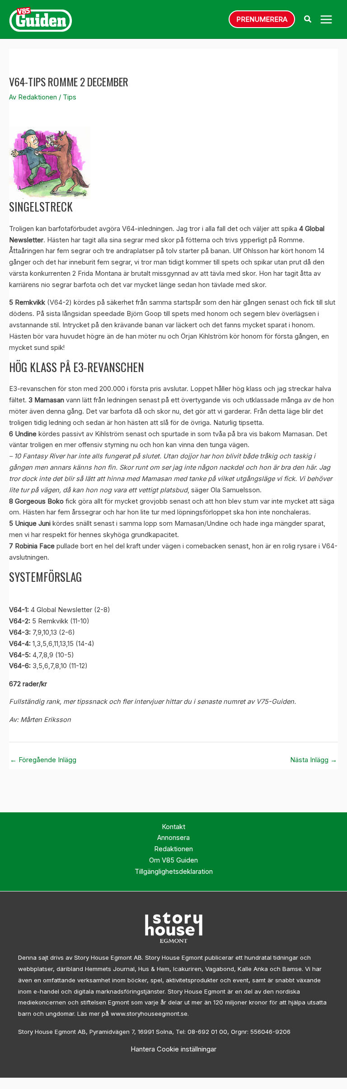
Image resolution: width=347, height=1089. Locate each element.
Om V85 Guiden (173, 860)
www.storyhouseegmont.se (149, 1013)
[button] (262, 19)
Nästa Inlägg (313, 760)
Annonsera (173, 838)
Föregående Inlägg (43, 760)
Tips (69, 97)
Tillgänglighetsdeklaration (174, 871)
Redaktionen (173, 849)
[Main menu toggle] (326, 19)
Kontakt (173, 827)
